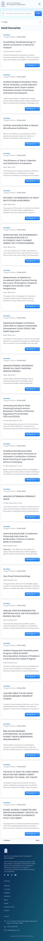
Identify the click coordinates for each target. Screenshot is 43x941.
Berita (6, 900)
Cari (38, 13)
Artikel (6, 903)
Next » (38, 840)
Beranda (7, 886)
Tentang (7, 889)
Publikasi (7, 893)
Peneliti (6, 910)
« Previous (6, 840)
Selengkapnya (31, 65)
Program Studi (9, 907)
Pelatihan (7, 896)
